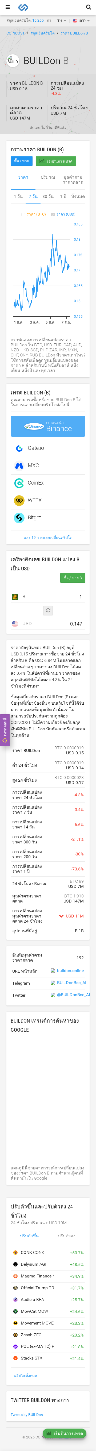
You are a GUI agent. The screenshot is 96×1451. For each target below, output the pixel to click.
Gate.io (36, 448)
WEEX (35, 500)
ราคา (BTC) (36, 214)
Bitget (34, 517)
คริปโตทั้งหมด (25, 1376)
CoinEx (36, 483)
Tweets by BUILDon (27, 1414)
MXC (33, 465)
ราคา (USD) (65, 214)
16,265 (38, 20)
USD (26, 623)
